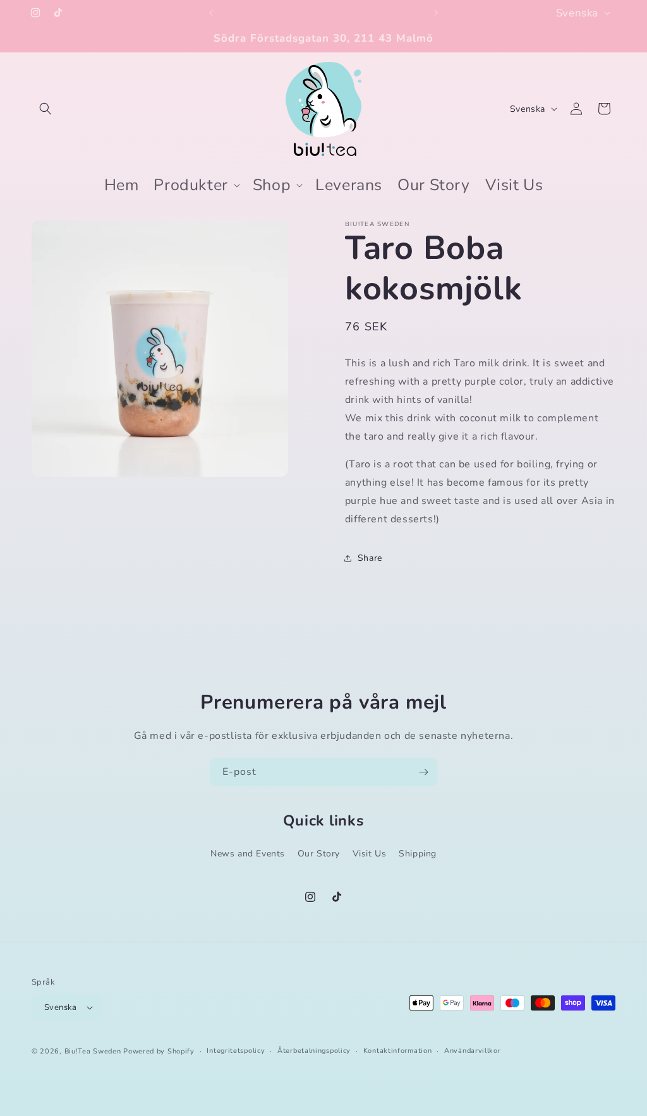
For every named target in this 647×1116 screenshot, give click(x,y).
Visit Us (370, 854)
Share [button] (370, 558)
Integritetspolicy (236, 1050)
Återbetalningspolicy (314, 1050)
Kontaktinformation (397, 1050)
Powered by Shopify (159, 1051)
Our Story (319, 854)
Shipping (418, 854)
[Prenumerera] (423, 772)
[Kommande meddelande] (436, 13)
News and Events (247, 854)
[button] (45, 109)
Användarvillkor (472, 1050)
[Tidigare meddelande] (211, 13)
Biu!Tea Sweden (92, 1051)
